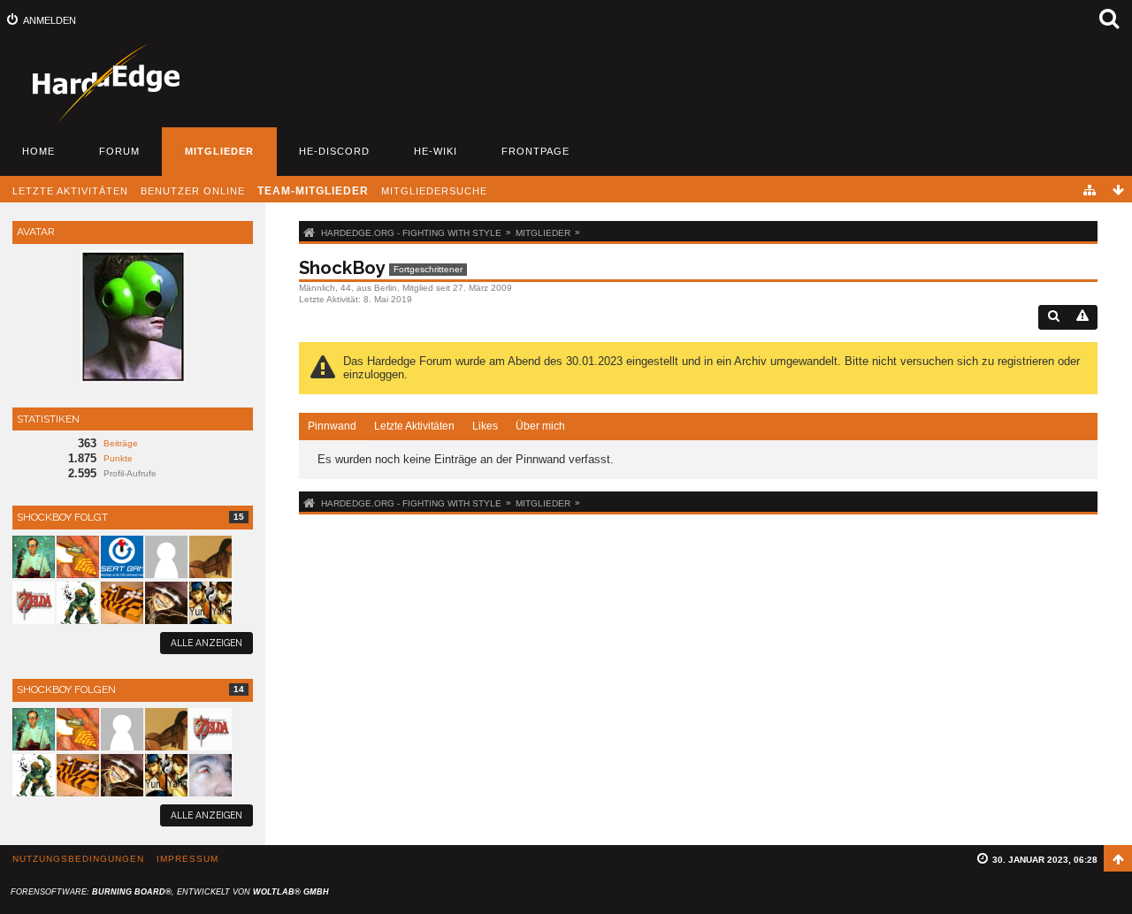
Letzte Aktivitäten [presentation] (414, 426)
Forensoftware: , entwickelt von (170, 891)
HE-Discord (334, 151)
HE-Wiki (435, 151)
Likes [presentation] (485, 426)
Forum (119, 151)
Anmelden (49, 20)
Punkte (118, 458)
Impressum (187, 859)
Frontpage (535, 151)
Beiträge (120, 443)
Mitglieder (219, 151)
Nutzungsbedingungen (78, 859)
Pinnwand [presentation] (332, 426)
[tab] (332, 427)
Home (38, 151)
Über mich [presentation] (540, 426)
